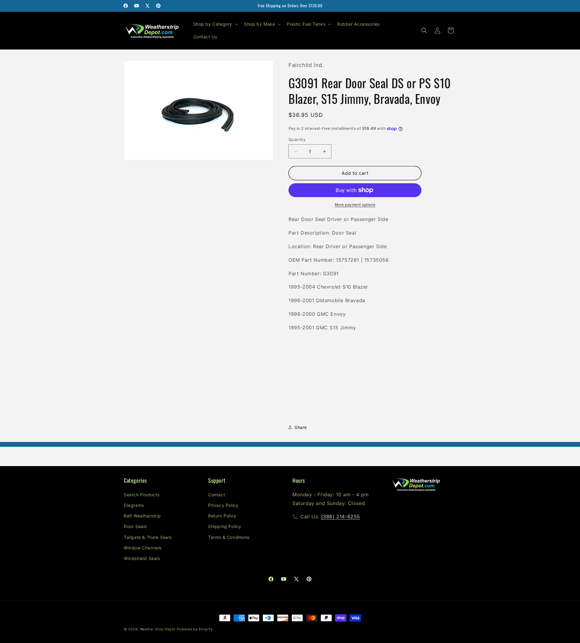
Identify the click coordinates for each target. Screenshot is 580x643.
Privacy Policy (223, 505)
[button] (215, 24)
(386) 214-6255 (340, 516)
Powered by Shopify (195, 629)
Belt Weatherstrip (142, 515)
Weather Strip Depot (158, 629)
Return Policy (222, 515)
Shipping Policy (224, 526)
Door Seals (135, 526)
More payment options (355, 204)
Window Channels (143, 547)
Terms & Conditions (229, 537)
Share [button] (301, 427)
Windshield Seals (142, 558)
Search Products (142, 494)
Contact (216, 494)
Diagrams (134, 505)
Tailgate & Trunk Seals (148, 537)
